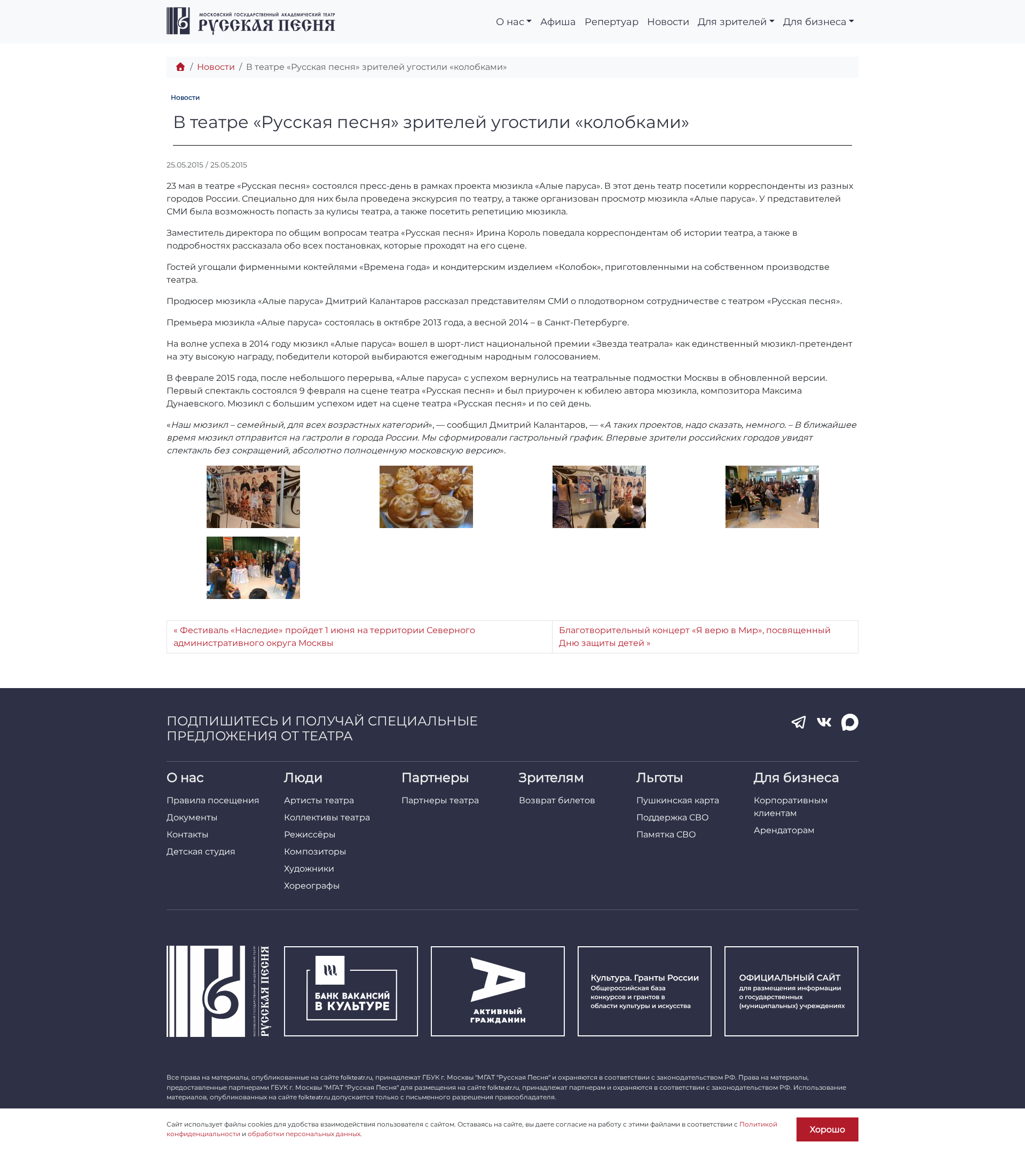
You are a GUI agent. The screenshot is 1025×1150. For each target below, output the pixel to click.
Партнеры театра (440, 800)
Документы (192, 817)
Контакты (188, 834)
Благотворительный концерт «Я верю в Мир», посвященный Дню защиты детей (695, 636)
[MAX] (849, 722)
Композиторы (315, 851)
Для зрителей (732, 21)
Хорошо (827, 1129)
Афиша (558, 21)
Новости (668, 21)
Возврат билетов (557, 800)
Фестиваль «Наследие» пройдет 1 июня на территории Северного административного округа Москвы (324, 636)
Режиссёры (310, 834)
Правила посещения (213, 800)
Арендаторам (784, 830)
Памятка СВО (666, 834)
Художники (309, 869)
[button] (253, 497)
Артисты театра (319, 800)
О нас (510, 21)
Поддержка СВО (672, 817)
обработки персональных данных (304, 1134)
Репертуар (611, 21)
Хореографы (312, 886)
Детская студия (201, 851)
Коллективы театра (327, 817)
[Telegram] (798, 722)
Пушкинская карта (677, 800)
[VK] (824, 722)
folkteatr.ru (356, 1077)
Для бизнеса (815, 21)
